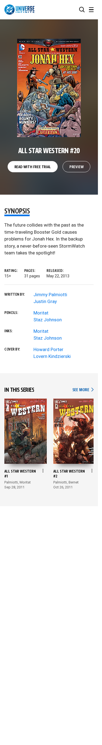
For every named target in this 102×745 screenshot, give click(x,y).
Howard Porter (48, 349)
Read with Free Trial (32, 167)
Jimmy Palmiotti (50, 294)
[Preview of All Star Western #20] (49, 88)
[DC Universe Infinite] (19, 9)
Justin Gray (45, 301)
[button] (82, 9)
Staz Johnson (47, 319)
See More (83, 390)
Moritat (40, 313)
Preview (76, 167)
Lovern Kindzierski (52, 356)
